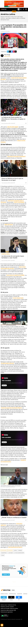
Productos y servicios (5, 606)
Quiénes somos (4, 605)
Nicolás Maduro (4, 552)
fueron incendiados (19, 202)
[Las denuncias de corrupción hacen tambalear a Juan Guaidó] (14, 244)
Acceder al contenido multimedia (16, 49)
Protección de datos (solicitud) (7, 610)
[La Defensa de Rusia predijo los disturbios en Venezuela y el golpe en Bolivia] (14, 107)
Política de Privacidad (5, 608)
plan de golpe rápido (12, 127)
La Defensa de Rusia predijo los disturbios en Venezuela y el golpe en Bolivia (13, 119)
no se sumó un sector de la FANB (15, 275)
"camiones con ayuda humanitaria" (16, 156)
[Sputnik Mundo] (4, 9)
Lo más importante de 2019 (19, 552)
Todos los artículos (7, 56)
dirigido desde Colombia (7, 363)
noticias (2, 555)
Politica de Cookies (14, 608)
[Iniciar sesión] (21, 9)
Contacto (12, 606)
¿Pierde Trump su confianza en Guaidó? (14, 517)
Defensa (25, 593)
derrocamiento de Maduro (15, 547)
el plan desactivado (18, 298)
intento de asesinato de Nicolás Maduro (11, 408)
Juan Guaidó (10, 552)
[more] (26, 123)
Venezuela (20, 550)
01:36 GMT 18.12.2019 (5, 31)
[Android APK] (4, 615)
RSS (15, 610)
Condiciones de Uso (12, 605)
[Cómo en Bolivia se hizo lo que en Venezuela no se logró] (14, 168)
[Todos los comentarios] (2, 625)
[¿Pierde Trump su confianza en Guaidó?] (14, 507)
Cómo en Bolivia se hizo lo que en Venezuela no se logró (12, 179)
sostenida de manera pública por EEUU (14, 78)
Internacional (10, 550)
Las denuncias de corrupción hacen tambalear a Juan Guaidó (12, 257)
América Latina (5, 254)
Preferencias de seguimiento (7, 612)
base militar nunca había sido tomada (13, 267)
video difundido (8, 224)
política (15, 550)
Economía (19, 593)
